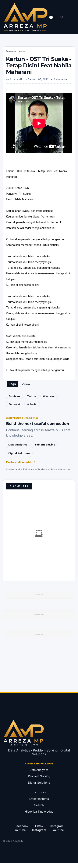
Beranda (11, 51)
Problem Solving (44, 444)
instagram (56, 826)
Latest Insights (39, 799)
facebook (21, 826)
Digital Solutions (19, 453)
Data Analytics (17, 444)
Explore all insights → (21, 462)
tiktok (39, 826)
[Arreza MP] (25, 17)
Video (22, 51)
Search (39, 805)
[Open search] (62, 17)
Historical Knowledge (39, 811)
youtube (20, 830)
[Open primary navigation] (71, 17)
